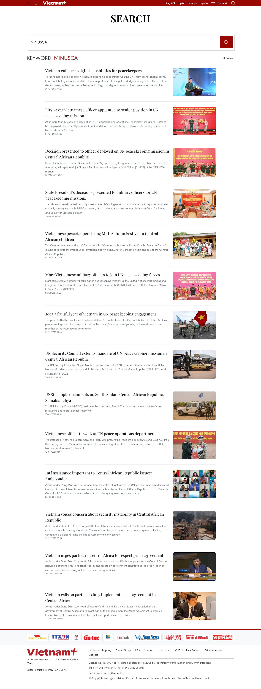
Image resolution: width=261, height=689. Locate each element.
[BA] (222, 637)
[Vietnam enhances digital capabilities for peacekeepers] (194, 82)
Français (192, 3)
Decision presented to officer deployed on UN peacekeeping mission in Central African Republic (107, 154)
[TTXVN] (60, 637)
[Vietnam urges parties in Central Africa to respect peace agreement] (194, 566)
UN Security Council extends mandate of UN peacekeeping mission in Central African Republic (106, 356)
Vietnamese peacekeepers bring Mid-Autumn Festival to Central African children (101, 236)
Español (204, 3)
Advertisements (213, 650)
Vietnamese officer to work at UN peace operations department (100, 433)
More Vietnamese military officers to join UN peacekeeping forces (102, 274)
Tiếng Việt (169, 3)
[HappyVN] (37, 637)
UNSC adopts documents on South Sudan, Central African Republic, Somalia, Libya (104, 397)
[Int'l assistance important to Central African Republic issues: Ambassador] (194, 484)
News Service (192, 650)
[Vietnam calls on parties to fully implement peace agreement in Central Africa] (194, 606)
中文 (213, 3)
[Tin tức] (91, 637)
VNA (177, 650)
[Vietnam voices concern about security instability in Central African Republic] (194, 525)
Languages (164, 650)
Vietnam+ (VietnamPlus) (55, 3)
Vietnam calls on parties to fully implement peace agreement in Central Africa (100, 597)
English (181, 3)
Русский (222, 3)
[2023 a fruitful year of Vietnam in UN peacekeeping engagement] (194, 325)
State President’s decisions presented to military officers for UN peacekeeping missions (101, 195)
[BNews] (108, 637)
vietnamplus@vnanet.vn (110, 673)
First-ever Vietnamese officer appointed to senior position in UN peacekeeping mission (102, 112)
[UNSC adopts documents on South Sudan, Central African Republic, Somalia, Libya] (194, 405)
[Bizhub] (123, 637)
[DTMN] (197, 637)
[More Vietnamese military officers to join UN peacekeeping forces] (194, 286)
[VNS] (147, 637)
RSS (137, 650)
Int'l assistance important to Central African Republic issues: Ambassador (98, 475)
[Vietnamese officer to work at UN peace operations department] (194, 445)
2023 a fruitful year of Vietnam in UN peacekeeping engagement (100, 314)
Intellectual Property (100, 650)
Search (130, 18)
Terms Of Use (123, 650)
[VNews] (76, 637)
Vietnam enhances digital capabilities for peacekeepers (93, 70)
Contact (93, 654)
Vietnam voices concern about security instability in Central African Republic (104, 517)
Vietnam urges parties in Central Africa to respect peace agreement (104, 555)
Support (148, 650)
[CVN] (173, 637)
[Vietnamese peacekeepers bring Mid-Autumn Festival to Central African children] (194, 245)
